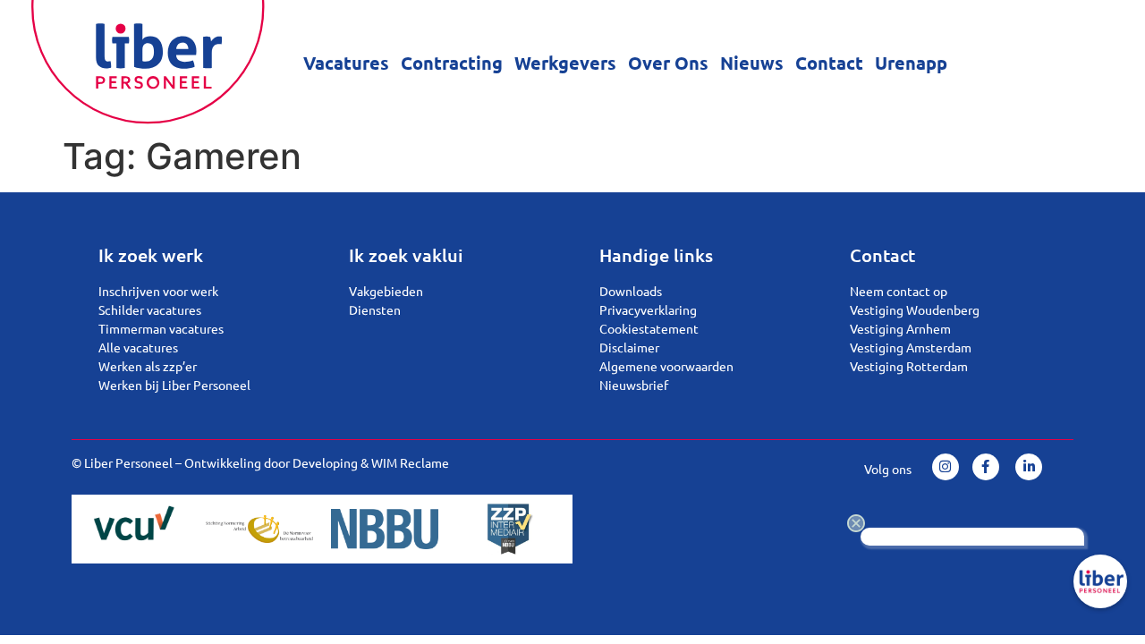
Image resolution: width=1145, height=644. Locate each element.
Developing (325, 462)
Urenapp (911, 63)
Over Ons (668, 63)
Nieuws (752, 63)
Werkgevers (565, 63)
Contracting (452, 63)
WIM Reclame (410, 462)
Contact (829, 63)
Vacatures (346, 63)
